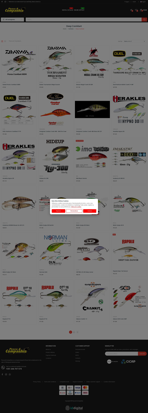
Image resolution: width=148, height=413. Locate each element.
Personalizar (74, 211)
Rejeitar (58, 211)
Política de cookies (76, 207)
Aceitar (90, 211)
